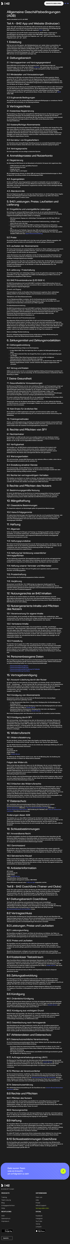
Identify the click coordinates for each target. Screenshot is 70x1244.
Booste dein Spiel (53, 3)
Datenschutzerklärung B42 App (19, 667)
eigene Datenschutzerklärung (34, 233)
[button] (6, 1238)
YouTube (39, 1221)
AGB (2, 1216)
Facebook (39, 1216)
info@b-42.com (30, 707)
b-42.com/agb (30, 882)
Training (4, 1197)
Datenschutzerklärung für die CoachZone (19, 909)
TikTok (38, 1224)
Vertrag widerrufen (42, 1208)
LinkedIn (39, 1227)
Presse (38, 1203)
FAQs (3, 1208)
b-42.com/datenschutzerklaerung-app (37, 807)
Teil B (40, 30)
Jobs (37, 1200)
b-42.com (37, 67)
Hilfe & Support (41, 1205)
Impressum (5, 1221)
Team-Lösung (6, 1200)
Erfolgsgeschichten (8, 1205)
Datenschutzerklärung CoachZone (20, 671)
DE (65, 3)
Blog (3, 1203)
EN (68, 3)
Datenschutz (5, 1218)
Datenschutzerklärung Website (19, 666)
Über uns (39, 1197)
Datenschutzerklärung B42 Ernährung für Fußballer (25, 669)
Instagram (39, 1218)
